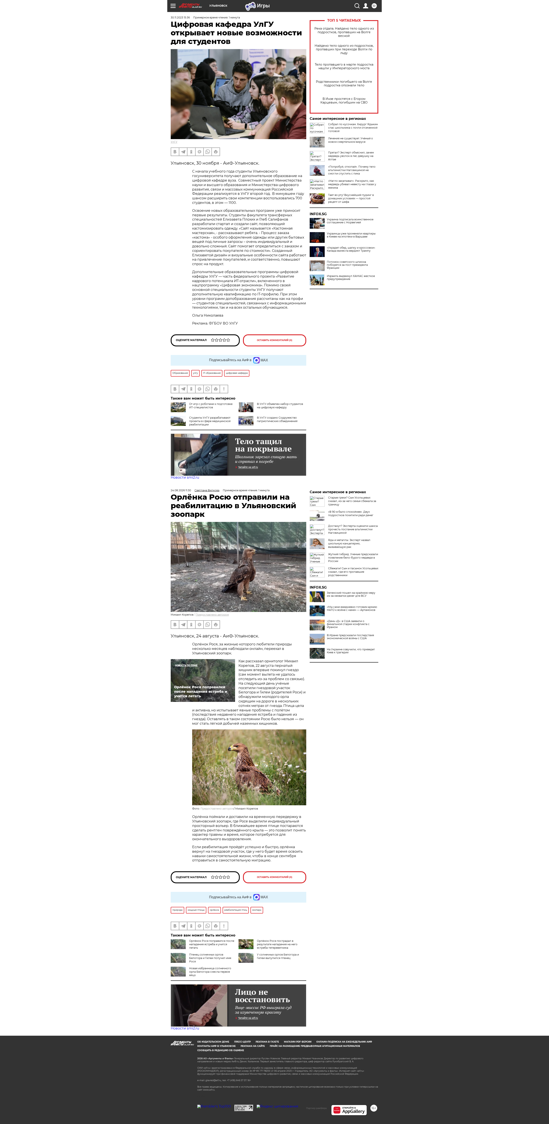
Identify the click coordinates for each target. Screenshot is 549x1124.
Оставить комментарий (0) (274, 340)
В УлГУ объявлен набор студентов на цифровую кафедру (280, 405)
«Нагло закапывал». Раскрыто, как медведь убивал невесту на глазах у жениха (352, 184)
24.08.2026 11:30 (181, 490)
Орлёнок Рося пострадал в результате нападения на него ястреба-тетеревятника (277, 944)
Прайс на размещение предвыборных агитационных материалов (315, 1046)
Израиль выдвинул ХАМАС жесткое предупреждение (351, 278)
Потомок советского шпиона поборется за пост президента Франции (347, 264)
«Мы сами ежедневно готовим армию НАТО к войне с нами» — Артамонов (352, 609)
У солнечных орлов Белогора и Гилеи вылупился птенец (278, 956)
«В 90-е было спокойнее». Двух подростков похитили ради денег (350, 513)
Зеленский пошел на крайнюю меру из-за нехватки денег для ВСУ (351, 594)
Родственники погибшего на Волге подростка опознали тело (344, 83)
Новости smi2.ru (185, 477)
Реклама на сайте (253, 1046)
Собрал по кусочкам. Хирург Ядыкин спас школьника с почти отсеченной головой (353, 128)
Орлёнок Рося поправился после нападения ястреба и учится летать (211, 944)
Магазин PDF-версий (297, 1041)
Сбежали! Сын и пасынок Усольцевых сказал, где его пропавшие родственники (353, 572)
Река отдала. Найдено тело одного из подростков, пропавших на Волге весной (344, 32)
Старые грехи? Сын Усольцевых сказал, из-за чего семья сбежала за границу (352, 501)
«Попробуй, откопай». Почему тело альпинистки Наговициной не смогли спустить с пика (352, 170)
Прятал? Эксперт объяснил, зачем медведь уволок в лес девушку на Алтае (351, 156)
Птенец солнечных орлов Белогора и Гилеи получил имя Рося (210, 958)
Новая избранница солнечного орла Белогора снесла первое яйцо (210, 972)
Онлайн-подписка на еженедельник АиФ (344, 1041)
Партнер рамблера (316, 1108)
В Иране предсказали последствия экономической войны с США (350, 637)
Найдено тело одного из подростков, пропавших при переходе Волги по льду (344, 49)
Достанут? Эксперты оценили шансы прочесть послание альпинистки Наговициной (353, 529)
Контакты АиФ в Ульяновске (216, 1046)
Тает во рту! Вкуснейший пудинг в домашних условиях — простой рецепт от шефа (351, 198)
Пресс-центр (242, 1041)
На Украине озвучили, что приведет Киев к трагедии (351, 651)
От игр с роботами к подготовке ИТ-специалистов (210, 405)
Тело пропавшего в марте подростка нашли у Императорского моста (344, 66)
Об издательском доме (213, 1041)
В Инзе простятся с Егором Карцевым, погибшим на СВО (344, 100)
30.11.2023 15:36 (180, 17)
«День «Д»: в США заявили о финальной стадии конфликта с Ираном (348, 624)
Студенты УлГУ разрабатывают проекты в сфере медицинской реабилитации (210, 421)
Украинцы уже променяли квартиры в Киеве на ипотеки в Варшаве (351, 235)
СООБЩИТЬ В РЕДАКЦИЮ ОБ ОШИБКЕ (220, 1050)
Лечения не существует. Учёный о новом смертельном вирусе (350, 140)
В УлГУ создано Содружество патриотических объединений (277, 419)
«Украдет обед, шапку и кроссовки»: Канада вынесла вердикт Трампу (351, 249)
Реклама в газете (267, 1041)
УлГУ (174, 141)
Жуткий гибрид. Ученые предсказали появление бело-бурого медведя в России (353, 558)
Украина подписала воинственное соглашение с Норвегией (350, 221)
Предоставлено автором (212, 614)
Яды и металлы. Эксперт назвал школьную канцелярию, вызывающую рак (349, 543)
